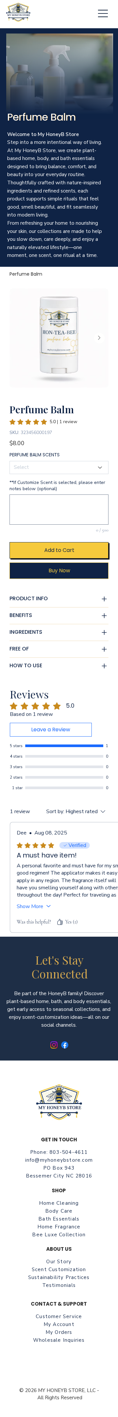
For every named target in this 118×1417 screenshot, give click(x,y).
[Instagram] (54, 1045)
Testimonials (59, 1285)
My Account (59, 1324)
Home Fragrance (59, 1226)
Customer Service (59, 1316)
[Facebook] (64, 1045)
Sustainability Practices (59, 1277)
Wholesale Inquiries (59, 1340)
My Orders (59, 1332)
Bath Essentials (58, 1219)
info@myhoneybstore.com (59, 1160)
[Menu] (103, 13)
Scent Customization (59, 1269)
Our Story (58, 1261)
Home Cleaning (59, 1203)
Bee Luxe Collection (59, 1234)
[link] (43, 422)
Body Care (59, 1211)
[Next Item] (99, 338)
